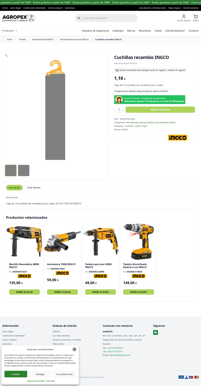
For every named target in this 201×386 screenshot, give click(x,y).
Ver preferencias (64, 374)
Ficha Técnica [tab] (33, 187)
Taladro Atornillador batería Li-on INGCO (135, 266)
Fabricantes (58, 343)
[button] (74, 349)
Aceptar (16, 374)
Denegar (40, 374)
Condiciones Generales (34, 7)
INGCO (125, 129)
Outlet (158, 30)
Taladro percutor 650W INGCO (98, 266)
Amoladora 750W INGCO (61, 264)
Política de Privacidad (35, 381)
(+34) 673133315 (115, 351)
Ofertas (56, 331)
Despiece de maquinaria (95, 30)
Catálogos (118, 30)
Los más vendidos (61, 335)
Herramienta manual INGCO (74, 39)
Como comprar (55, 7)
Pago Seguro (174, 7)
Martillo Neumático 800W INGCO (24, 266)
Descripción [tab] (14, 187)
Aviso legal (50, 381)
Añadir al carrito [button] (24, 291)
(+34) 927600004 (115, 348)
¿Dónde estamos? (175, 30)
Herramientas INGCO (43, 39)
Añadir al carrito (160, 109)
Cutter (137, 126)
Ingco (144, 126)
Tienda (22, 39)
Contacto (193, 30)
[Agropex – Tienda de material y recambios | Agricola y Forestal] (18, 18)
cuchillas (129, 126)
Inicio (5, 7)
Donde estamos (191, 7)
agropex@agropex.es (119, 355)
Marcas (131, 30)
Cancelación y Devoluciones (152, 7)
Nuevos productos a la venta (67, 339)
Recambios (145, 30)
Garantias (70, 7)
